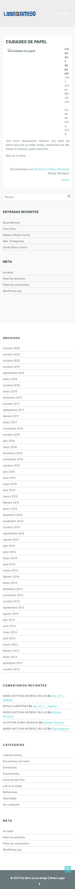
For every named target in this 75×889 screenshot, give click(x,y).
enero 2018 (10, 391)
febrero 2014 (11, 576)
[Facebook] (38, 883)
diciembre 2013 (12, 589)
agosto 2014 (11, 539)
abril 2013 (9, 638)
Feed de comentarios (16, 284)
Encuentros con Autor (16, 761)
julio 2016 (9, 440)
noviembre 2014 (13, 521)
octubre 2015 (11, 465)
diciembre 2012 (12, 663)
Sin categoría (11, 804)
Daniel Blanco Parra (15, 247)
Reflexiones (10, 792)
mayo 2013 (10, 632)
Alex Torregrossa (13, 241)
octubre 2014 (11, 527)
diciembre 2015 (12, 453)
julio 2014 (9, 545)
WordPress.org (12, 290)
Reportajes (9, 798)
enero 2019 (10, 379)
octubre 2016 (11, 434)
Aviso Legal (57, 878)
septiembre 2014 (13, 533)
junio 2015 (9, 477)
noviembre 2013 (13, 595)
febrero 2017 (11, 416)
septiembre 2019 (13, 372)
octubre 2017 (11, 403)
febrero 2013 (11, 650)
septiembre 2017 (13, 410)
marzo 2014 (10, 570)
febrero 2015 (11, 502)
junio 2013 (9, 626)
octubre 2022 (11, 360)
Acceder (8, 272)
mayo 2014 (10, 558)
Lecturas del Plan (14, 779)
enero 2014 (10, 582)
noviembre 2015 (13, 459)
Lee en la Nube (12, 786)
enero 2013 (10, 656)
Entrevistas (10, 767)
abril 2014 (9, 564)
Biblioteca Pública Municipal (51, 169)
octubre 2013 (11, 601)
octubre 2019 (11, 366)
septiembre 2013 (13, 607)
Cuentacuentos (12, 755)
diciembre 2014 (12, 514)
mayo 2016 (10, 447)
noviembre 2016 (13, 428)
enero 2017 (10, 422)
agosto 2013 (11, 613)
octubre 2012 (11, 669)
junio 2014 (9, 552)
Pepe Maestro (60, 728)
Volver (65, 180)
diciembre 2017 (12, 397)
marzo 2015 (10, 496)
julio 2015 (9, 471)
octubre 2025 (11, 348)
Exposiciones (11, 773)
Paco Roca (9, 228)
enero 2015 (10, 508)
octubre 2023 (11, 354)
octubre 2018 (11, 385)
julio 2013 (9, 619)
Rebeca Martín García (16, 235)
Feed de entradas (14, 278)
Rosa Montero (11, 222)
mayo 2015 (10, 484)
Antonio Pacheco (53, 722)
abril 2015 (9, 490)
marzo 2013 (10, 644)
